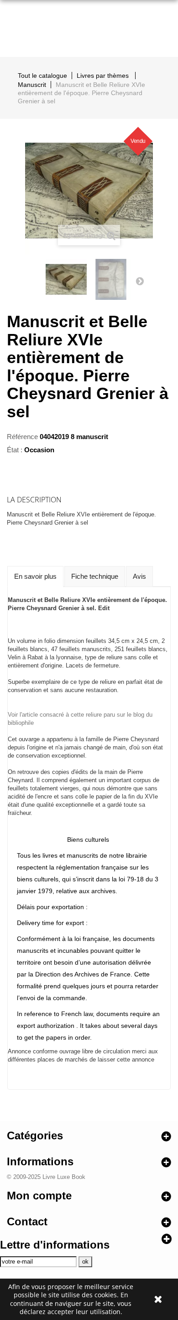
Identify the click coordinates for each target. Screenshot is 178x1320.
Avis (139, 576)
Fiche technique (94, 576)
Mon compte (39, 1195)
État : (14, 450)
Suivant (139, 280)
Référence (22, 436)
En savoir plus (35, 576)
